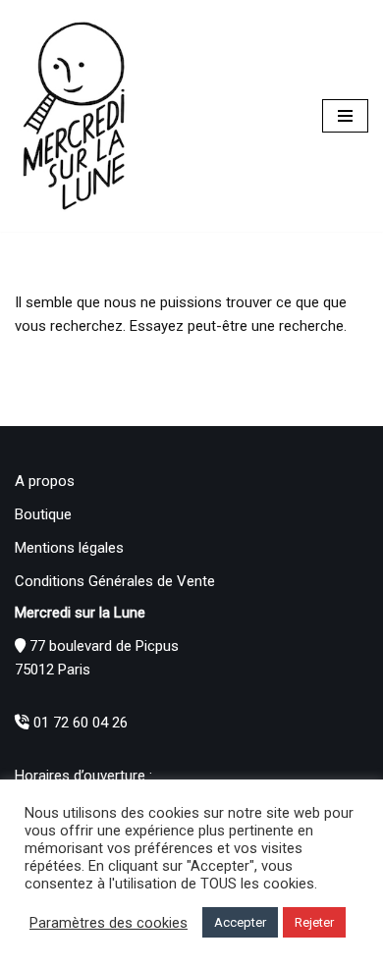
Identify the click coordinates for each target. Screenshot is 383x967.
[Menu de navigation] (345, 116)
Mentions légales (69, 548)
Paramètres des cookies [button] (108, 923)
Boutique (43, 514)
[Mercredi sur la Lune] (74, 116)
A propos (45, 481)
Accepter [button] (240, 922)
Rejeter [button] (314, 922)
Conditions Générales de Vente (115, 581)
